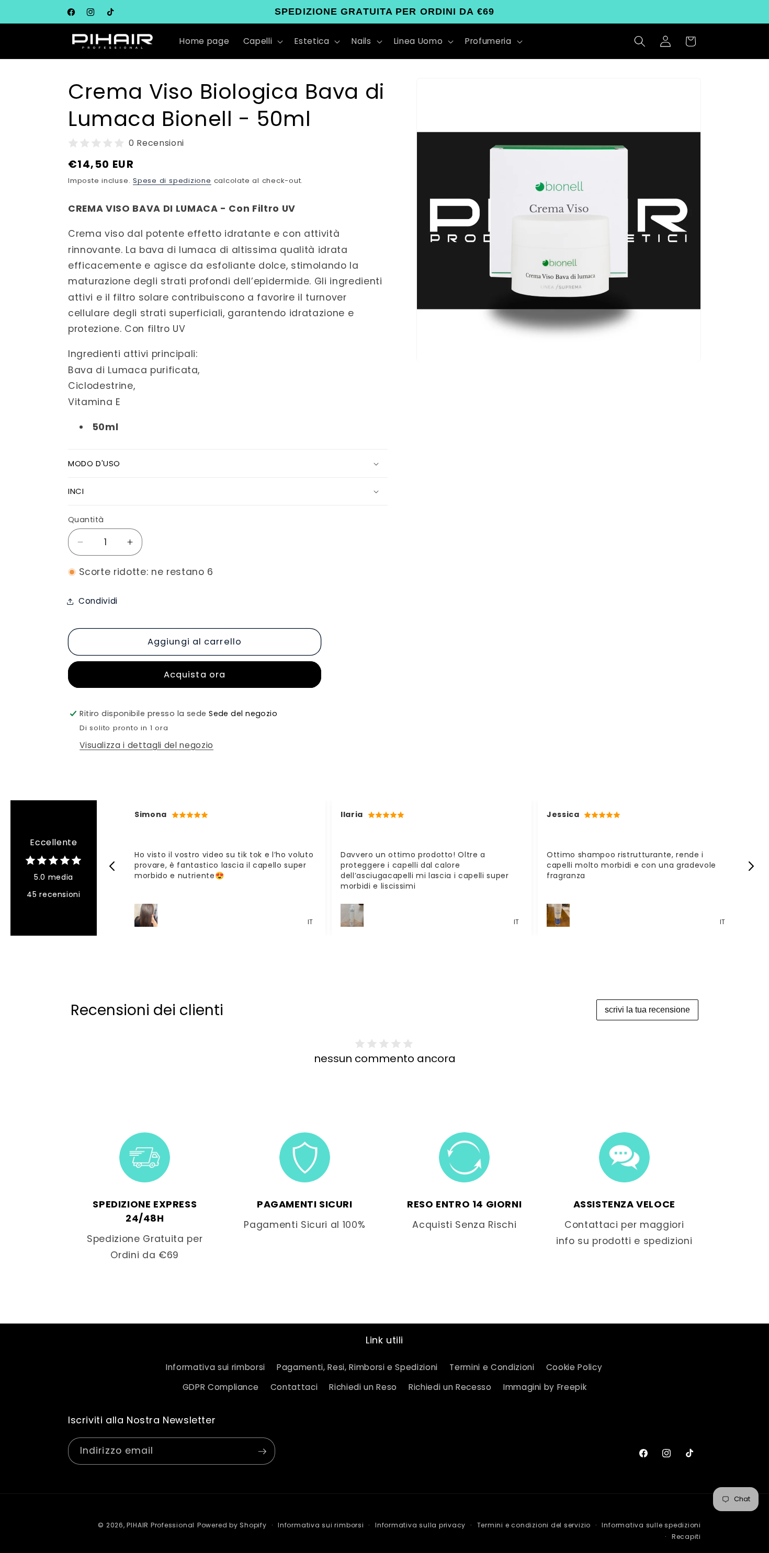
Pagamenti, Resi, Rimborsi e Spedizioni (357, 1367)
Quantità (86, 519)
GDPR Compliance (221, 1386)
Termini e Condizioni (491, 1367)
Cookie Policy (574, 1367)
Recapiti (686, 1536)
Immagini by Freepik (545, 1386)
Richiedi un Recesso (450, 1386)
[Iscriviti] (262, 1451)
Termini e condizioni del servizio (534, 1525)
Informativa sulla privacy (420, 1525)
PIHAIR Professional (161, 1525)
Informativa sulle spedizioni (651, 1525)
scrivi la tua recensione (647, 1009)
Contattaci (294, 1386)
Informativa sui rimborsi (215, 1367)
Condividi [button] (98, 600)
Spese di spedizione (172, 181)
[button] (262, 41)
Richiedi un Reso (363, 1386)
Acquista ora (194, 675)
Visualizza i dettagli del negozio (146, 745)
